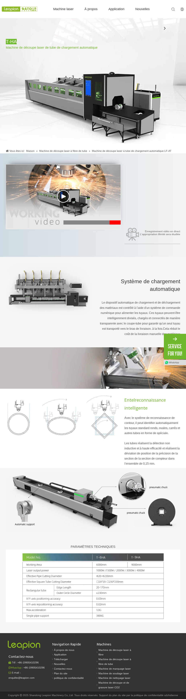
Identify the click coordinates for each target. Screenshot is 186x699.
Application (116, 9)
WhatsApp (174, 362)
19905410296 (28, 662)
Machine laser (63, 9)
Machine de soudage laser (113, 673)
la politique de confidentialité (147, 695)
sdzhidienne (171, 695)
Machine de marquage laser (114, 668)
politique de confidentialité (69, 677)
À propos (91, 9)
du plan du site (117, 695)
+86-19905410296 (34, 667)
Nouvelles (142, 9)
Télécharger (61, 659)
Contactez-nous (63, 668)
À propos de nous (64, 650)
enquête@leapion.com (22, 677)
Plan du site (60, 673)
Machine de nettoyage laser (114, 677)
